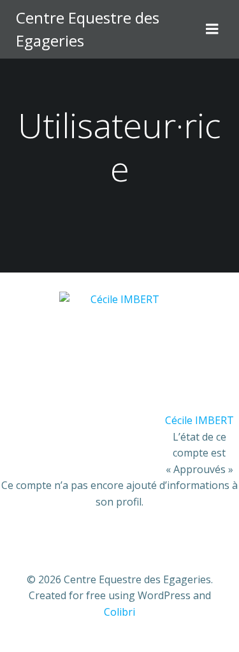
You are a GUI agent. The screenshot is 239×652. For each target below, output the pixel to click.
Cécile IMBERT (199, 420)
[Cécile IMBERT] (119, 351)
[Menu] (212, 29)
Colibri (119, 612)
